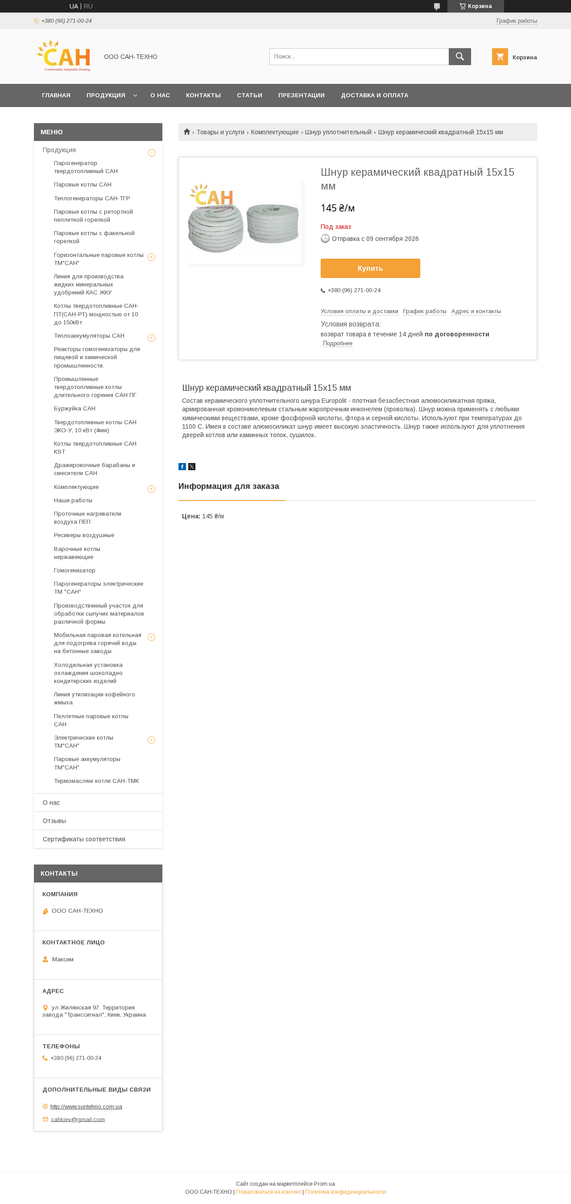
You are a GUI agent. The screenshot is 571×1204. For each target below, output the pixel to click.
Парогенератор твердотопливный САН (86, 167)
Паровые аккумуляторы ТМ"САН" (87, 763)
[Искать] (460, 56)
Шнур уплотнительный (338, 132)
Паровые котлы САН (83, 184)
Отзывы (54, 820)
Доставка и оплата (374, 95)
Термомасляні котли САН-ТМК (96, 781)
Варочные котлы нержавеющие (77, 553)
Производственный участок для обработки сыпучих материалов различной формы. (99, 613)
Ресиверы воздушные (84, 535)
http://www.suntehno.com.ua (86, 1106)
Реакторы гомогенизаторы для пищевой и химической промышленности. (97, 357)
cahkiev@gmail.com (78, 1119)
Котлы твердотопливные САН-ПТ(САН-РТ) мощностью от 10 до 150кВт (96, 313)
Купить (370, 268)
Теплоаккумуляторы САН (89, 335)
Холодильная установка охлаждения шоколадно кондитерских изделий (88, 673)
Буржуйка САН (74, 408)
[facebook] (182, 468)
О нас (160, 95)
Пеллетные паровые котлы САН (91, 720)
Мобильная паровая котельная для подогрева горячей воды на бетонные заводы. (97, 643)
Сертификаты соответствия (84, 839)
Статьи (249, 95)
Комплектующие (275, 132)
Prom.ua (324, 1184)
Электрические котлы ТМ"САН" (83, 741)
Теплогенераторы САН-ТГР (92, 198)
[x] (191, 468)
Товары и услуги (220, 132)
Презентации (301, 95)
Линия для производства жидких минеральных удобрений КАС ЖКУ (89, 284)
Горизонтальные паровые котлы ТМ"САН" (99, 259)
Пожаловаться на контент (268, 1192)
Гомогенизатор (74, 570)
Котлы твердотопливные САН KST (95, 447)
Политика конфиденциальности (345, 1192)
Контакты (203, 95)
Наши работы (73, 500)
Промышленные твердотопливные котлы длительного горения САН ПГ (95, 387)
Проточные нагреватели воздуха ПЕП (87, 517)
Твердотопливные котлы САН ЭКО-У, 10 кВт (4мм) (95, 426)
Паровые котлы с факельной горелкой (94, 237)
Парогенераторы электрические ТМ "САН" (98, 587)
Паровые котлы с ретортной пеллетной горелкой (93, 215)
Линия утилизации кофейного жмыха (94, 698)
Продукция (106, 95)
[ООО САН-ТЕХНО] (63, 72)
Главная (56, 95)
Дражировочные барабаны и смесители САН (94, 469)
